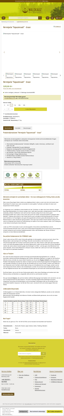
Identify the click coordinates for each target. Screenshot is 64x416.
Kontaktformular (6, 389)
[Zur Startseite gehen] (32, 10)
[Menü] (3, 18)
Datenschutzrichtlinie (25, 358)
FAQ (36, 379)
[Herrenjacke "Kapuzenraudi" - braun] (32, 52)
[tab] (8, 128)
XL (15, 105)
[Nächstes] (59, 52)
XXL (19, 105)
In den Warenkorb (31, 109)
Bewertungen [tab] (27, 128)
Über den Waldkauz (24, 375)
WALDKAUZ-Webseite (56, 379)
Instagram (53, 377)
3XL (24, 105)
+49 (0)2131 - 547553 (6, 380)
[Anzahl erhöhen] (12, 109)
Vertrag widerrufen (8, 394)
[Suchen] (40, 17)
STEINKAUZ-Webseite (56, 382)
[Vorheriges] (4, 52)
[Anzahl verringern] (4, 109)
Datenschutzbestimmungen (30, 362)
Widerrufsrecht (39, 382)
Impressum (38, 386)
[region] (32, 56)
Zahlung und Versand (40, 384)
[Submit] (43, 353)
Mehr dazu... (45, 1)
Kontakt (21, 377)
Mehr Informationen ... (7, 414)
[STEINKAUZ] (57, 28)
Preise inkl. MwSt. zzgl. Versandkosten (12, 88)
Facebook (53, 375)
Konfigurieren (23, 411)
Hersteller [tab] (17, 128)
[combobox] (23, 17)
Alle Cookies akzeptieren (55, 411)
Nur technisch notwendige (37, 411)
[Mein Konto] (52, 18)
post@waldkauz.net (9, 98)
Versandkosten (28, 404)
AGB (40, 362)
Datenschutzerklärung (40, 377)
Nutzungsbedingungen (38, 358)
